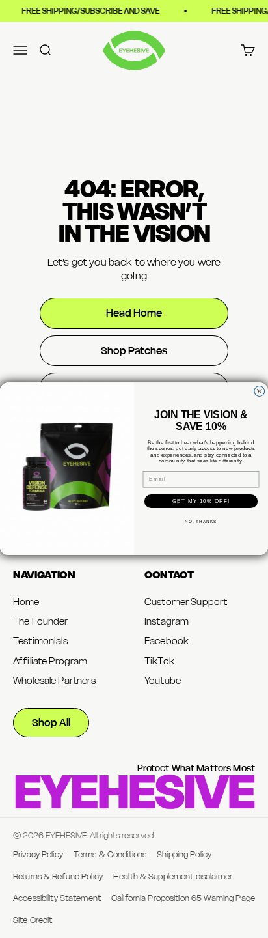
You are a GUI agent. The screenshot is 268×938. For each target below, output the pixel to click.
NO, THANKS (201, 522)
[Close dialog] (259, 391)
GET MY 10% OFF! (201, 501)
